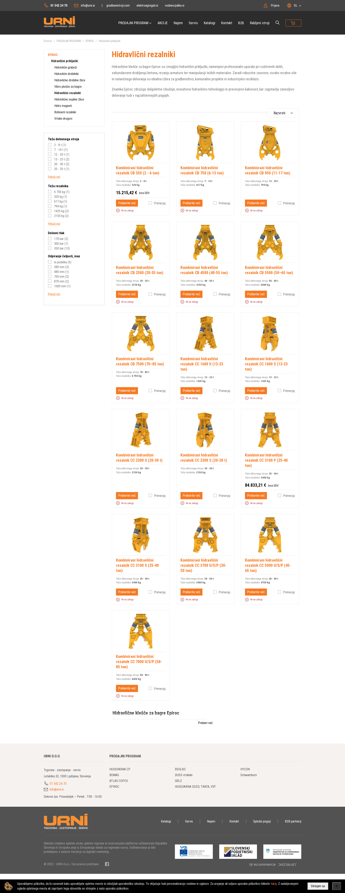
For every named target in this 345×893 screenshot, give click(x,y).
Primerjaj (160, 203)
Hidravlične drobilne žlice (69, 80)
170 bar (60, 239)
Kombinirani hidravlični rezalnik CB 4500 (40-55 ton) (204, 270)
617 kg (60, 201)
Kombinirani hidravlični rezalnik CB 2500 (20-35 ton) (139, 270)
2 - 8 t (59, 145)
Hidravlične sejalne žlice (69, 99)
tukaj (274, 884)
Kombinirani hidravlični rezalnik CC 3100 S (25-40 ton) (137, 565)
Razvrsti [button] (279, 113)
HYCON (245, 769)
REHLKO (180, 769)
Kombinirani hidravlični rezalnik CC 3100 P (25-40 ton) (266, 460)
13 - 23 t (61, 159)
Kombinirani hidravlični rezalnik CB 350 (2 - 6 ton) (137, 170)
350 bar (61, 248)
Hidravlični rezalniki (67, 93)
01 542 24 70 (59, 5)
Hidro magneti (63, 106)
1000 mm (61, 286)
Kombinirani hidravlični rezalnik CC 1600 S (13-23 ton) (266, 364)
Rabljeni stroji (260, 23)
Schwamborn (248, 775)
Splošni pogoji (262, 821)
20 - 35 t (61, 169)
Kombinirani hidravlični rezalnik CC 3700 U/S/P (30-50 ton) (203, 565)
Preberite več (127, 203)
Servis (193, 23)
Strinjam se (318, 886)
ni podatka (62, 262)
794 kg (60, 206)
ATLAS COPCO (118, 781)
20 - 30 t (61, 164)
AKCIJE (163, 23)
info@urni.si (88, 5)
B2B (241, 23)
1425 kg (61, 211)
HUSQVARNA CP (119, 769)
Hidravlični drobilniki (66, 74)
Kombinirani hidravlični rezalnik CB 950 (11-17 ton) (267, 170)
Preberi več (205, 723)
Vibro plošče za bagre (68, 87)
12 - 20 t (61, 154)
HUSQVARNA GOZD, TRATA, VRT (195, 787)
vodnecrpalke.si (174, 5)
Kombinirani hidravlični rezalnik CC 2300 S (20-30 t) (203, 458)
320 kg (60, 197)
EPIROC (90, 41)
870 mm (61, 281)
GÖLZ (178, 781)
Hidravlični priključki (109, 41)
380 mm (61, 267)
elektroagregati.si (147, 5)
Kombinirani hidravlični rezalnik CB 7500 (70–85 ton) (140, 361)
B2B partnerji (293, 821)
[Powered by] (263, 864)
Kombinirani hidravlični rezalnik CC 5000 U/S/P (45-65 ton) (268, 565)
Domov (48, 41)
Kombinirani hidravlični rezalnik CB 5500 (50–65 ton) (269, 270)
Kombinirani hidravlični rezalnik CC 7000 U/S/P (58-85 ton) (139, 661)
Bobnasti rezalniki (65, 112)
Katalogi (209, 23)
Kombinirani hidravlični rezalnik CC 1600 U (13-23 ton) (201, 364)
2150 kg (61, 216)
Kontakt (226, 23)
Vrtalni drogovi (63, 118)
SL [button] (295, 5)
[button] (118, 210)
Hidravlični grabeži (65, 67)
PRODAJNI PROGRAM (133, 23)
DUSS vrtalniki (183, 775)
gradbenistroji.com (118, 5)
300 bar (60, 244)
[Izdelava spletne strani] (287, 864)
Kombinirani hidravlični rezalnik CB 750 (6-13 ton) (202, 170)
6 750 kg (61, 192)
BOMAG (114, 775)
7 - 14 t (60, 150)
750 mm (61, 276)
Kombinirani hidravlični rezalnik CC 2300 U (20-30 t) (139, 458)
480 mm (61, 272)
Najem (178, 23)
